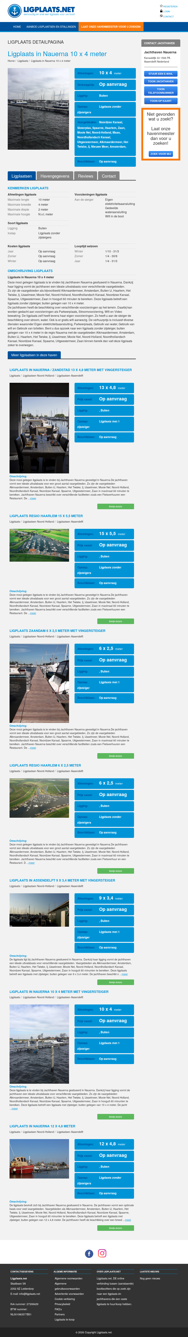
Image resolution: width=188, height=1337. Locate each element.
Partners (60, 1314)
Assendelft (150, 61)
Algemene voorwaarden (68, 1278)
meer (33, 498)
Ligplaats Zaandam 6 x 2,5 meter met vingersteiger (57, 630)
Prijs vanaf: (85, 399)
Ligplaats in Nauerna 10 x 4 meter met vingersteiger (59, 991)
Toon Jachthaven (160, 81)
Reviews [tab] (85, 176)
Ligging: (82, 96)
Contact (168, 16)
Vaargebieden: (87, 122)
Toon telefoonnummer (161, 91)
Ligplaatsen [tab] (22, 176)
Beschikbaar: (86, 161)
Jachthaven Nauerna (160, 52)
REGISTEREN (170, 6)
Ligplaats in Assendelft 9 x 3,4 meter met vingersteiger (62, 880)
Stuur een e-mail (161, 73)
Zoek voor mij (161, 153)
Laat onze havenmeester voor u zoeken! (111, 26)
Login (166, 11)
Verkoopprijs (85, 85)
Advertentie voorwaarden (69, 1294)
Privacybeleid (62, 1304)
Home (17, 26)
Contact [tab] (109, 176)
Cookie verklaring (65, 1299)
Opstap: (82, 107)
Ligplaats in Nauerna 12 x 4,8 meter (42, 1126)
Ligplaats (19, 42)
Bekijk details (115, 506)
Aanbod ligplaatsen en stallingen (51, 26)
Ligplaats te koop (65, 1319)
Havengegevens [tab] (55, 176)
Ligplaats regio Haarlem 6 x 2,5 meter (45, 765)
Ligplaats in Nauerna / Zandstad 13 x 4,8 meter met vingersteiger (71, 369)
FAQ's (58, 1309)
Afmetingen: (85, 73)
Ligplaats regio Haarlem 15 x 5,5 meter (46, 515)
